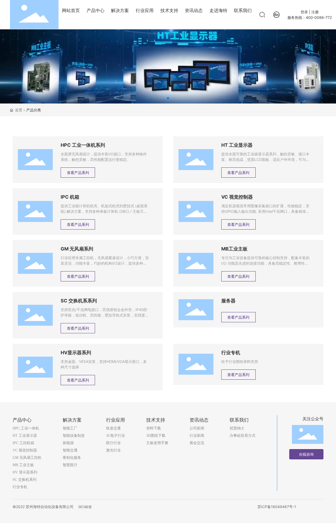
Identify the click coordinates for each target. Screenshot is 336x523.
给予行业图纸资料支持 (239, 361)
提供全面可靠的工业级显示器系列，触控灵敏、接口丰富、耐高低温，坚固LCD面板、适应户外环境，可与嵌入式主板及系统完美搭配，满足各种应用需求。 (265, 159)
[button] (168, 98)
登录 (305, 12)
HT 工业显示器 (237, 145)
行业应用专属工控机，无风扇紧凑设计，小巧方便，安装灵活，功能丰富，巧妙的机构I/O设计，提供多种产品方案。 (105, 263)
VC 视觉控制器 (237, 197)
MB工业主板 (234, 249)
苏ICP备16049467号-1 (277, 506)
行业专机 (230, 352)
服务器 (228, 300)
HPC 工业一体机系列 (83, 145)
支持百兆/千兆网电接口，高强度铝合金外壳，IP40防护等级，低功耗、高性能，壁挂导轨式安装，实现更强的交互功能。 (105, 315)
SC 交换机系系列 (79, 300)
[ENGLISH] (276, 14)
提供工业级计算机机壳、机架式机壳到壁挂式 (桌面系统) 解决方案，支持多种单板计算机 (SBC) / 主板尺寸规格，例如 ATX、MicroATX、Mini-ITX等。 (104, 211)
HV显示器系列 (76, 352)
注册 (315, 12)
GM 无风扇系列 (77, 249)
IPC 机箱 (70, 197)
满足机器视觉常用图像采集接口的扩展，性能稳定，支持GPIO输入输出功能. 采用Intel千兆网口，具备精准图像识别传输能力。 (265, 211)
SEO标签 (85, 507)
